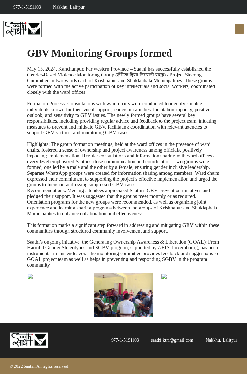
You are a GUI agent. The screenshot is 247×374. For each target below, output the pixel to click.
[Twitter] (189, 7)
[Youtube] (164, 7)
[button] (239, 29)
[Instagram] (176, 7)
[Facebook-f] (151, 7)
